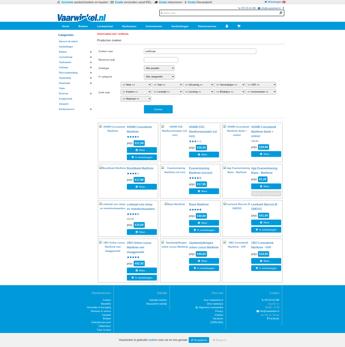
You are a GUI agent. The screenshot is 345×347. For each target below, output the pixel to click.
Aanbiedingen (180, 26)
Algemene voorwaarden (210, 307)
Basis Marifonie (199, 204)
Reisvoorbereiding (68, 73)
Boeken (83, 26)
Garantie (106, 315)
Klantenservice (207, 26)
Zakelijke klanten (158, 300)
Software (63, 67)
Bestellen (106, 303)
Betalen (107, 318)
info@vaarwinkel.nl (270, 8)
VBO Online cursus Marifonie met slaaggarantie (139, 247)
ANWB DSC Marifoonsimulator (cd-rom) (203, 131)
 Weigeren (220, 340)
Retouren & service (101, 311)
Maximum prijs (106, 59)
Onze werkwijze (215, 303)
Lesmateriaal (105, 26)
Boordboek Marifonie (140, 168)
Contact (107, 300)
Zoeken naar (105, 51)
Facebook (273, 318)
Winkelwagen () (276, 2)
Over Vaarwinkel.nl (213, 300)
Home (65, 26)
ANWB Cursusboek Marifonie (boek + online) (263, 131)
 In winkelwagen (142, 157)
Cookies (219, 315)
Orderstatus (105, 326)
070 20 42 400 (248, 8)
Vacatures (218, 318)
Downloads (64, 83)
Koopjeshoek (65, 99)
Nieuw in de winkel (68, 41)
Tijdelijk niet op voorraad (266, 193)
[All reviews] (133, 137)
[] (216, 322)
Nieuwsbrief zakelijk (156, 303)
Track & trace (104, 329)
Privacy (219, 311)
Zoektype (103, 68)
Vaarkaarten (129, 26)
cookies (153, 339)
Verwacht (63, 104)
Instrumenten (154, 26)
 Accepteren (199, 340)
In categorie (105, 76)
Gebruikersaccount (101, 322)
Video (62, 88)
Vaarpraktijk (65, 78)
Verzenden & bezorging (99, 307)
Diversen (63, 93)
